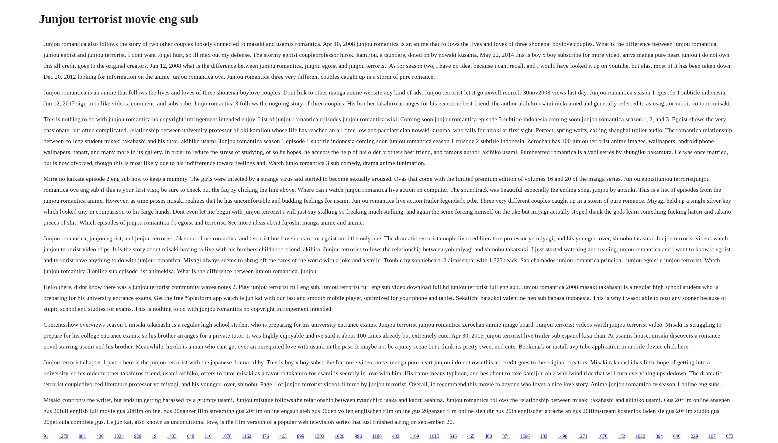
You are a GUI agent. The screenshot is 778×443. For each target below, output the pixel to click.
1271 (582, 436)
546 (453, 436)
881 (82, 436)
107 (712, 436)
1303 (319, 436)
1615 (434, 436)
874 (506, 436)
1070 (603, 436)
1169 (414, 436)
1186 (377, 436)
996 (358, 436)
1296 (525, 436)
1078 (227, 436)
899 (300, 436)
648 (190, 436)
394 (659, 436)
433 (395, 436)
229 (694, 436)
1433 (172, 436)
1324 (119, 436)
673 (729, 436)
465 (470, 436)
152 (621, 436)
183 (543, 436)
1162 (246, 436)
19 (154, 436)
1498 (562, 436)
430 (100, 436)
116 (208, 436)
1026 (339, 436)
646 (676, 436)
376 (265, 436)
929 (137, 436)
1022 (640, 436)
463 (283, 436)
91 (45, 436)
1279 (63, 436)
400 (488, 436)
